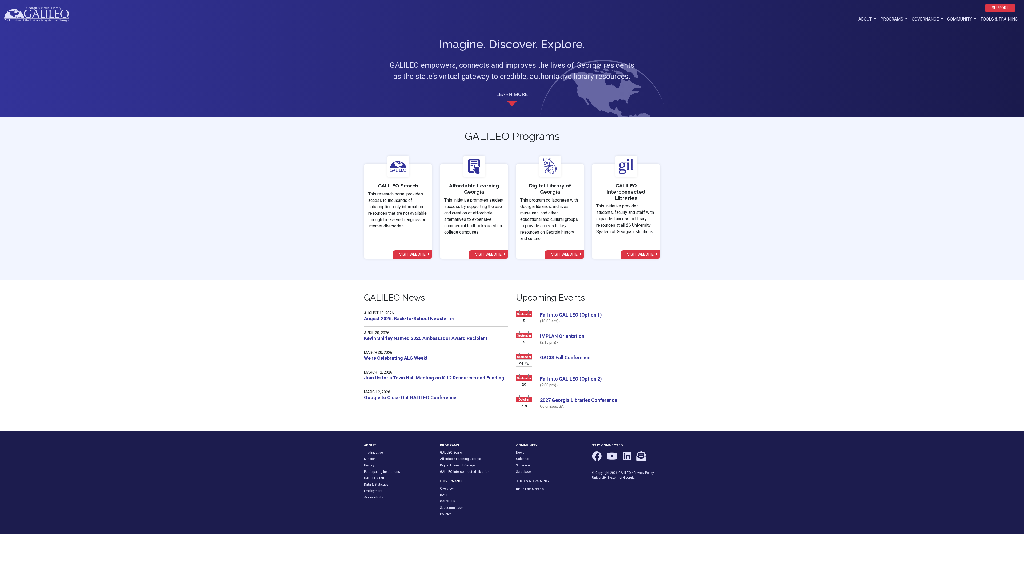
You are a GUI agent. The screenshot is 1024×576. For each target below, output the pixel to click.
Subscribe (523, 465)
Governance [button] (926, 19)
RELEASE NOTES (530, 489)
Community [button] (960, 19)
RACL (444, 495)
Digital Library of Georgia (458, 465)
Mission (370, 459)
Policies (446, 514)
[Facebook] (597, 459)
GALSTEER (447, 501)
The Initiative (373, 452)
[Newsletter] (641, 459)
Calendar (522, 459)
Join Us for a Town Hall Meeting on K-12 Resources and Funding (434, 378)
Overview (447, 488)
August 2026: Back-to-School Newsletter (409, 318)
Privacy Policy (644, 473)
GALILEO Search (452, 452)
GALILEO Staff (374, 478)
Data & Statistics (376, 484)
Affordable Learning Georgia (460, 459)
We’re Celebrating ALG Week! (395, 358)
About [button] (868, 19)
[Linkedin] (627, 459)
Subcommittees (451, 508)
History (369, 465)
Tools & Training (999, 19)
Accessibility (373, 497)
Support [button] (1000, 8)
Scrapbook (523, 472)
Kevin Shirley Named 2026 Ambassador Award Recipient (425, 338)
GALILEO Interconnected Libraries (464, 472)
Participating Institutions (382, 472)
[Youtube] (612, 459)
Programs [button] (892, 19)
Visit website (413, 254)
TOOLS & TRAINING (532, 481)
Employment (373, 491)
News (520, 452)
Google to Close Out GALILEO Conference (410, 397)
